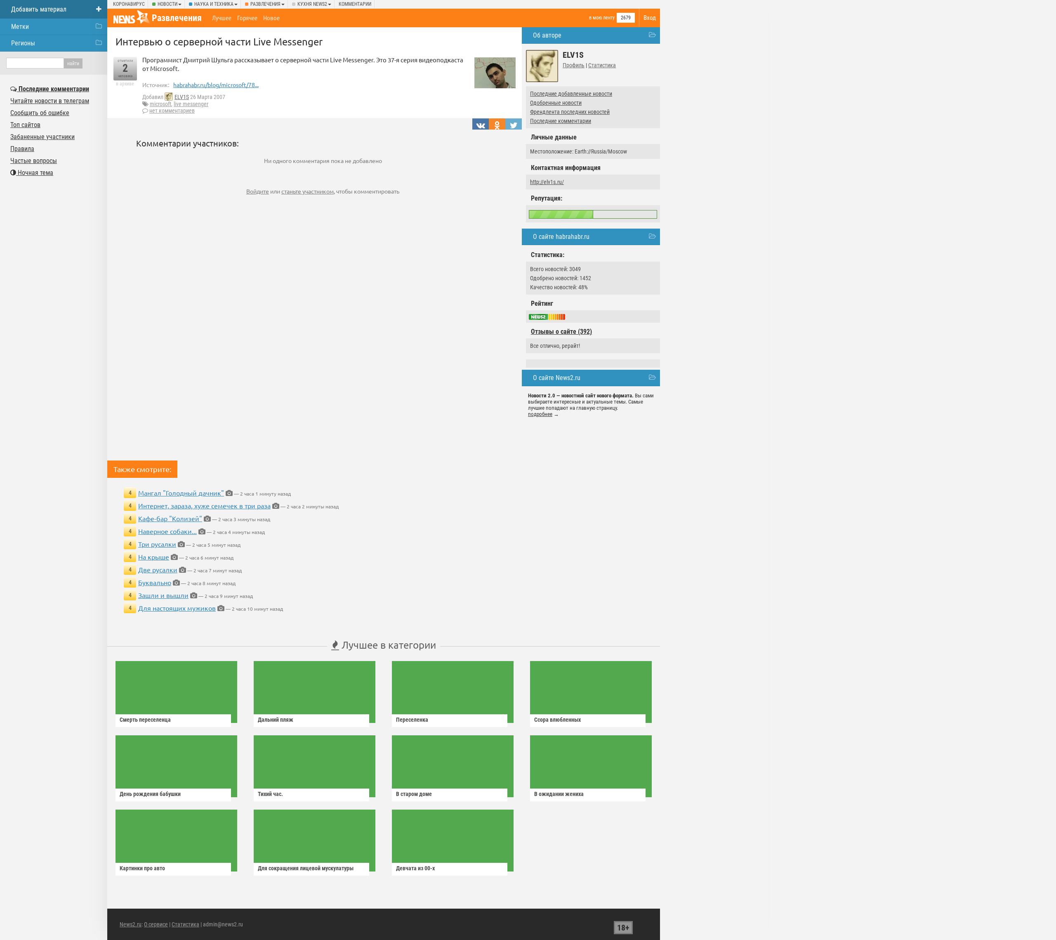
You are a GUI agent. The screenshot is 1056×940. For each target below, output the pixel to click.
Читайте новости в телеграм (49, 101)
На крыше (153, 557)
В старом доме (414, 794)
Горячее (247, 18)
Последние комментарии (560, 121)
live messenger (191, 104)
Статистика (602, 65)
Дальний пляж (275, 719)
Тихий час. (270, 794)
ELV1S (181, 97)
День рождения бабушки (150, 794)
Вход (650, 17)
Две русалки (157, 569)
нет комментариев (172, 110)
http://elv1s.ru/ (547, 182)
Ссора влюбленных (557, 719)
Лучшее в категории (387, 645)
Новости (167, 4)
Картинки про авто (142, 868)
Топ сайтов (25, 125)
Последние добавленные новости (571, 93)
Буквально (154, 582)
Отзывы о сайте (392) (561, 331)
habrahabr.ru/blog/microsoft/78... (216, 84)
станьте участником (307, 191)
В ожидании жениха (559, 794)
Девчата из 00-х (415, 868)
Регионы (23, 43)
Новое (271, 18)
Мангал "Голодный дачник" (181, 493)
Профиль (574, 65)
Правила (22, 149)
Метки (20, 27)
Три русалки (157, 544)
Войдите (257, 191)
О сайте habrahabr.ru (561, 237)
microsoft (160, 104)
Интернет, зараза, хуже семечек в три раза (204, 505)
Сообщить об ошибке (39, 113)
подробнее (540, 414)
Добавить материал (38, 9)
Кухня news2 (312, 4)
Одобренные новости (556, 102)
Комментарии (355, 4)
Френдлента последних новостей (570, 112)
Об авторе (547, 35)
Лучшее (221, 18)
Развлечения (265, 4)
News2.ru (130, 924)
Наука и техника (213, 4)
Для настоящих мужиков (177, 608)
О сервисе (156, 924)
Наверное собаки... (167, 531)
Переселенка (412, 719)
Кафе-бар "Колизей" (170, 518)
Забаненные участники (42, 137)
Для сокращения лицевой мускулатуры (306, 868)
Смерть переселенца (145, 719)
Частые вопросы (33, 161)
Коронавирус (129, 4)
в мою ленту (602, 18)
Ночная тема (34, 173)
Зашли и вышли (163, 595)
